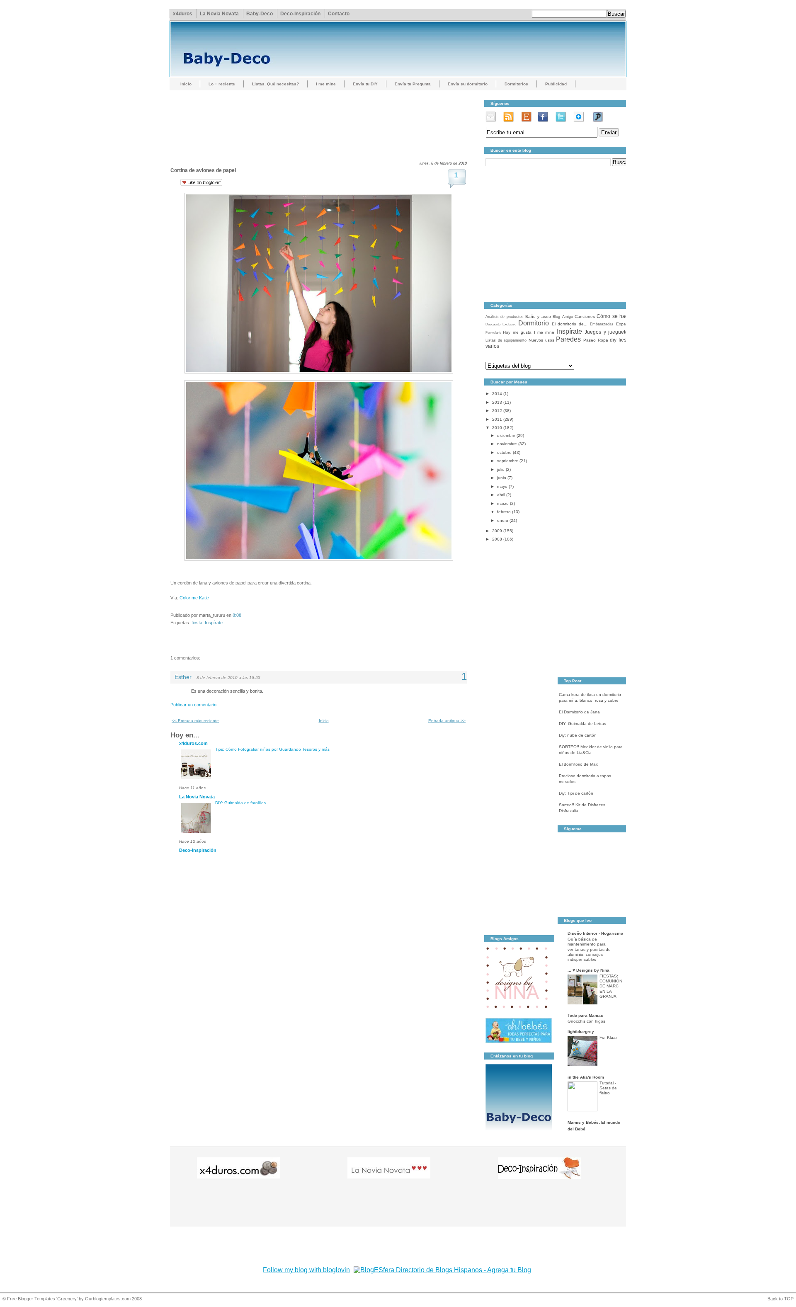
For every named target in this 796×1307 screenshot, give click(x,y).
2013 (497, 402)
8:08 (237, 615)
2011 (497, 419)
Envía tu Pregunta (413, 84)
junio (501, 477)
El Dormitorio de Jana (579, 712)
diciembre (506, 435)
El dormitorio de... (570, 324)
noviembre (507, 443)
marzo (503, 503)
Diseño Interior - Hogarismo (595, 933)
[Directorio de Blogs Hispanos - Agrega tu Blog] (442, 1269)
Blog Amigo (563, 317)
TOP (789, 1298)
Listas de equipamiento (506, 340)
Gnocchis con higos (586, 1021)
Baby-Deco (259, 14)
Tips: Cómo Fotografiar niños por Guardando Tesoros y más (272, 749)
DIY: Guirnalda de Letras (582, 723)
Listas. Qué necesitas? (275, 84)
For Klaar (608, 1037)
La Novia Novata (219, 14)
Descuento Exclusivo (500, 324)
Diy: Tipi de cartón (576, 793)
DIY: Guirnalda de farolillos (240, 802)
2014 (497, 393)
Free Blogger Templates (31, 1298)
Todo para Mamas (585, 1015)
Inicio (186, 84)
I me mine (326, 84)
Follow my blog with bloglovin (306, 1269)
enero (502, 520)
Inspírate (214, 622)
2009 (497, 531)
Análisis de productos (504, 317)
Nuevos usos (541, 340)
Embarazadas (602, 324)
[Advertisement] (321, 118)
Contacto (338, 14)
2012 (497, 410)
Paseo (589, 340)
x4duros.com (193, 743)
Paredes (568, 339)
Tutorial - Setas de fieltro (608, 1088)
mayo (502, 486)
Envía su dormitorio (468, 84)
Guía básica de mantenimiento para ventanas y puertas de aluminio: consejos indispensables (589, 949)
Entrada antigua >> (447, 720)
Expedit (623, 324)
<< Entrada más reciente (195, 720)
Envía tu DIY (365, 84)
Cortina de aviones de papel (203, 170)
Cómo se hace (614, 316)
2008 (497, 539)
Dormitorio (533, 323)
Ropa (603, 340)
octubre (504, 452)
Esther (183, 677)
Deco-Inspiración (300, 14)
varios (492, 346)
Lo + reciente (222, 84)
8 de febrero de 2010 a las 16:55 (228, 677)
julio (501, 469)
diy (613, 340)
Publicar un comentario (193, 704)
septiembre (507, 460)
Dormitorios (516, 84)
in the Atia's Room (586, 1077)
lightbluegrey (581, 1031)
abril (501, 494)
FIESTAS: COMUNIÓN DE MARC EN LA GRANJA (610, 986)
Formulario (493, 333)
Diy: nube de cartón (578, 735)
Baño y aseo (538, 316)
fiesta (197, 622)
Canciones (585, 316)
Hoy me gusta (517, 332)
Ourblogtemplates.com (108, 1298)
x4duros (182, 14)
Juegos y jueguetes (608, 332)
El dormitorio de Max (578, 764)
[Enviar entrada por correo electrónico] (243, 615)
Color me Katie (194, 597)
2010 (497, 427)
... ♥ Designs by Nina (588, 970)
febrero (504, 511)
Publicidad (556, 84)
